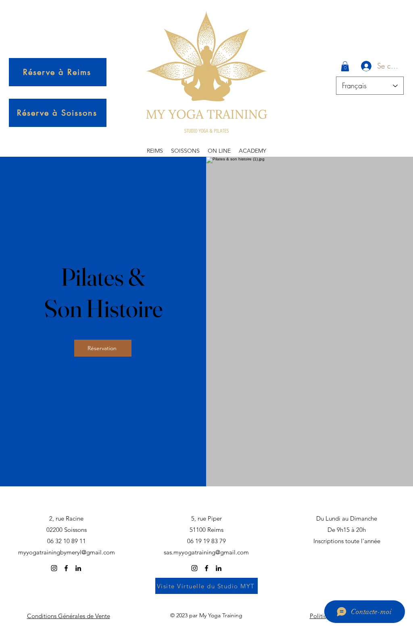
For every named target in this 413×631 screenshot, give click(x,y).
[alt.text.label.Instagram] (54, 568)
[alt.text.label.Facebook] (66, 568)
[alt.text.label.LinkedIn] (78, 568)
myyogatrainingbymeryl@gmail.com (66, 552)
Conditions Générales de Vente (68, 616)
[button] (345, 66)
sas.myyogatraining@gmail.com (206, 552)
